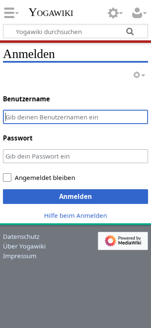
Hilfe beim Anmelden (75, 215)
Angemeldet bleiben (45, 177)
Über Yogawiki (24, 246)
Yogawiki (51, 12)
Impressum (19, 255)
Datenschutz (21, 236)
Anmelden (75, 196)
